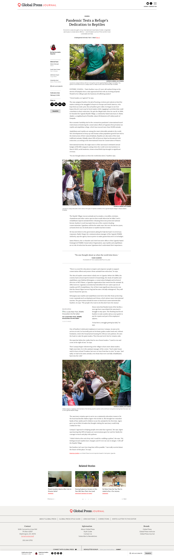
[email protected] (27, 536)
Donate (146, 6)
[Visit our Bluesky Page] (76, 549)
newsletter (153, 6)
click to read (66, 321)
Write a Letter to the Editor (124, 519)
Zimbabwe (105, 493)
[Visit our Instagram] (78, 549)
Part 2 (98, 37)
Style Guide (88, 531)
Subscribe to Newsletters (88, 536)
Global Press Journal (147, 534)
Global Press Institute (147, 531)
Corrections (103, 519)
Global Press (147, 529)
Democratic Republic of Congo (83, 493)
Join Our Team (89, 519)
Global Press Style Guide (69, 519)
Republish (55, 111)
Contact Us (88, 534)
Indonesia (50, 493)
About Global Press (47, 519)
